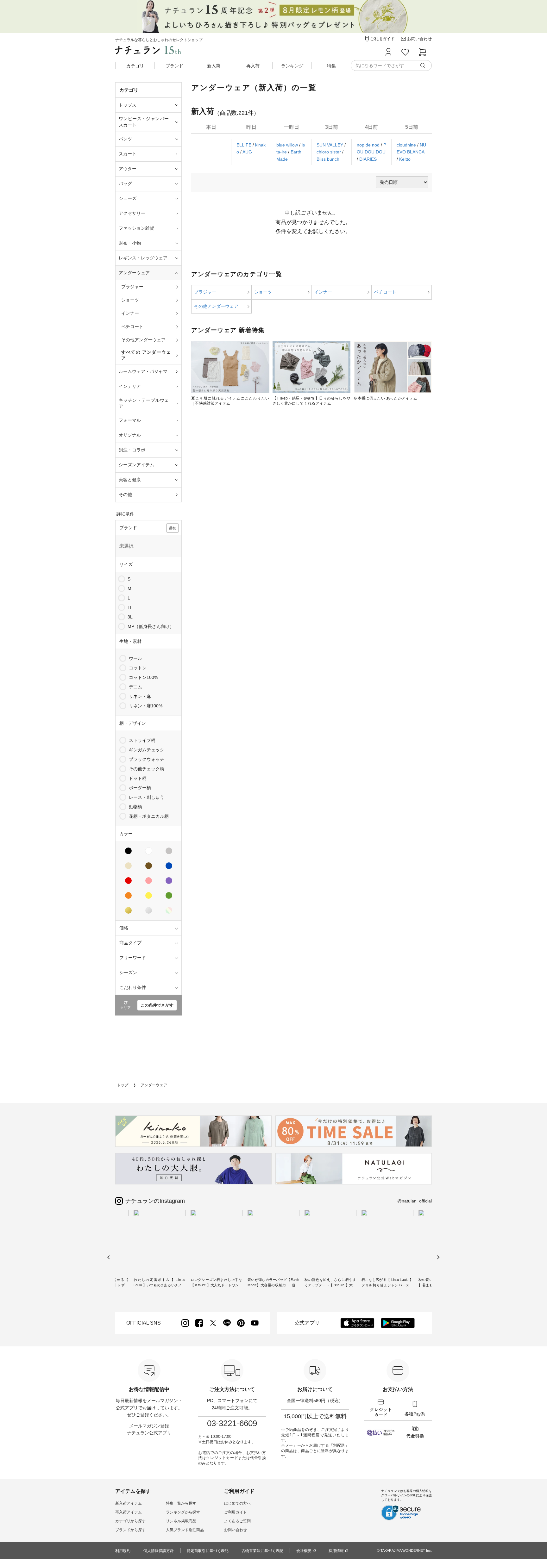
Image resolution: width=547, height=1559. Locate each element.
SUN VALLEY (330, 144)
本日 (211, 127)
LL (130, 607)
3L (130, 616)
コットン (138, 667)
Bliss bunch (328, 159)
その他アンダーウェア (216, 306)
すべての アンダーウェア (146, 355)
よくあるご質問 (237, 1521)
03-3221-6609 (232, 1423)
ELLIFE (244, 144)
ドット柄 (138, 778)
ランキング (292, 66)
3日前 (331, 127)
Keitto (405, 159)
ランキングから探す (183, 1512)
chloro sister (329, 151)
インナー (323, 292)
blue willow (287, 144)
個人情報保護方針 (158, 1551)
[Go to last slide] (109, 1257)
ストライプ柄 (142, 740)
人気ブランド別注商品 (185, 1530)
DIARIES (368, 159)
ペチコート (385, 292)
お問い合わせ (235, 1530)
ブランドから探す (130, 1530)
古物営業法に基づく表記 (262, 1551)
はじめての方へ (237, 1503)
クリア (125, 1007)
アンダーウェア (154, 1085)
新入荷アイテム (128, 1503)
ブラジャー (205, 292)
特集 (331, 66)
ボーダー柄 (140, 787)
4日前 (371, 127)
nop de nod (369, 144)
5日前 (411, 127)
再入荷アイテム (128, 1512)
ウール (135, 658)
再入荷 (253, 66)
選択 (172, 528)
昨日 (251, 127)
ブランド (174, 66)
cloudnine (407, 144)
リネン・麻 (140, 696)
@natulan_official (414, 1201)
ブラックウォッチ (146, 759)
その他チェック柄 (146, 768)
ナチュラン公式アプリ (149, 1433)
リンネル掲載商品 (181, 1521)
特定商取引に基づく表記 (208, 1551)
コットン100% (143, 677)
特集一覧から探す (181, 1503)
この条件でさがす (157, 1005)
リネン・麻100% (145, 705)
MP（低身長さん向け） (151, 626)
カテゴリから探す (130, 1521)
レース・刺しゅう (146, 797)
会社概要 (303, 1551)
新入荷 (213, 66)
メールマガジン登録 (149, 1426)
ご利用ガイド (235, 1512)
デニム (135, 686)
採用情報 (336, 1551)
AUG (247, 151)
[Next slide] (438, 1257)
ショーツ (263, 292)
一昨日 (291, 127)
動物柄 (135, 806)
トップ (122, 1085)
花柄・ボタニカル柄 (149, 816)
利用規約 (122, 1551)
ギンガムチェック (146, 749)
